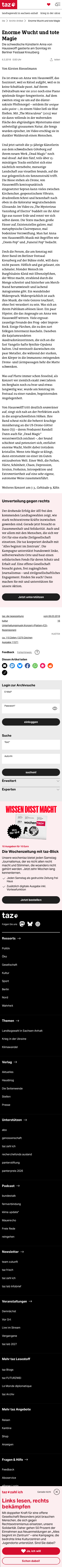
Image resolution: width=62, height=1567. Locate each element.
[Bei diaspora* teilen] (42, 665)
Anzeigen (7, 1444)
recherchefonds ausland (17, 1154)
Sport (5, 981)
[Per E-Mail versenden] (4, 665)
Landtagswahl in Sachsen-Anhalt (22, 1030)
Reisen (6, 1420)
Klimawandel (10, 1047)
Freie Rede (8, 1228)
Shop (5, 1436)
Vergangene (9, 1335)
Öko (4, 956)
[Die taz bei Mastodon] (22, 925)
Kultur (5, 973)
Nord (5, 997)
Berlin (5, 989)
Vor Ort (6, 1319)
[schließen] (56, 1492)
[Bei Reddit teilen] (50, 665)
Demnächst (9, 1311)
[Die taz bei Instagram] (38, 925)
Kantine (6, 1428)
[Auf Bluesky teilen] (19, 665)
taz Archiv (8, 1394)
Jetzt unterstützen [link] (31, 597)
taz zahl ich (9, 1146)
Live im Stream (11, 1327)
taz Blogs (7, 1369)
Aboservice (9, 1477)
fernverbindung (11, 1204)
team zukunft (10, 1261)
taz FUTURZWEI (11, 1378)
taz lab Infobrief (11, 1286)
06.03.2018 (54, 616)
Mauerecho (9, 1220)
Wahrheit (7, 1005)
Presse (6, 1104)
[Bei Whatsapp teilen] (35, 665)
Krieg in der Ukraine (14, 1038)
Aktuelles (7, 1072)
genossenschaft (12, 1138)
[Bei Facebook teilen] (27, 665)
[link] (21, 13)
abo (4, 1130)
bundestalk (9, 1195)
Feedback (8, 1469)
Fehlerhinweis (24, 652)
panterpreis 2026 (12, 1170)
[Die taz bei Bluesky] (30, 925)
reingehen (8, 1236)
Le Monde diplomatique (17, 1386)
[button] (57, 4)
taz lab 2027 (9, 1344)
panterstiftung (11, 1162)
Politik (6, 948)
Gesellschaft (9, 964)
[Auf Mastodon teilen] (12, 665)
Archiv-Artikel (16, 21)
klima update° (10, 1212)
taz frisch (7, 1269)
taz (10, 915)
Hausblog (8, 1080)
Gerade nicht (44, 1491)
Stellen (6, 1096)
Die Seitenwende (12, 1088)
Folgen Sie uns (9, 924)
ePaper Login (10, 1485)
